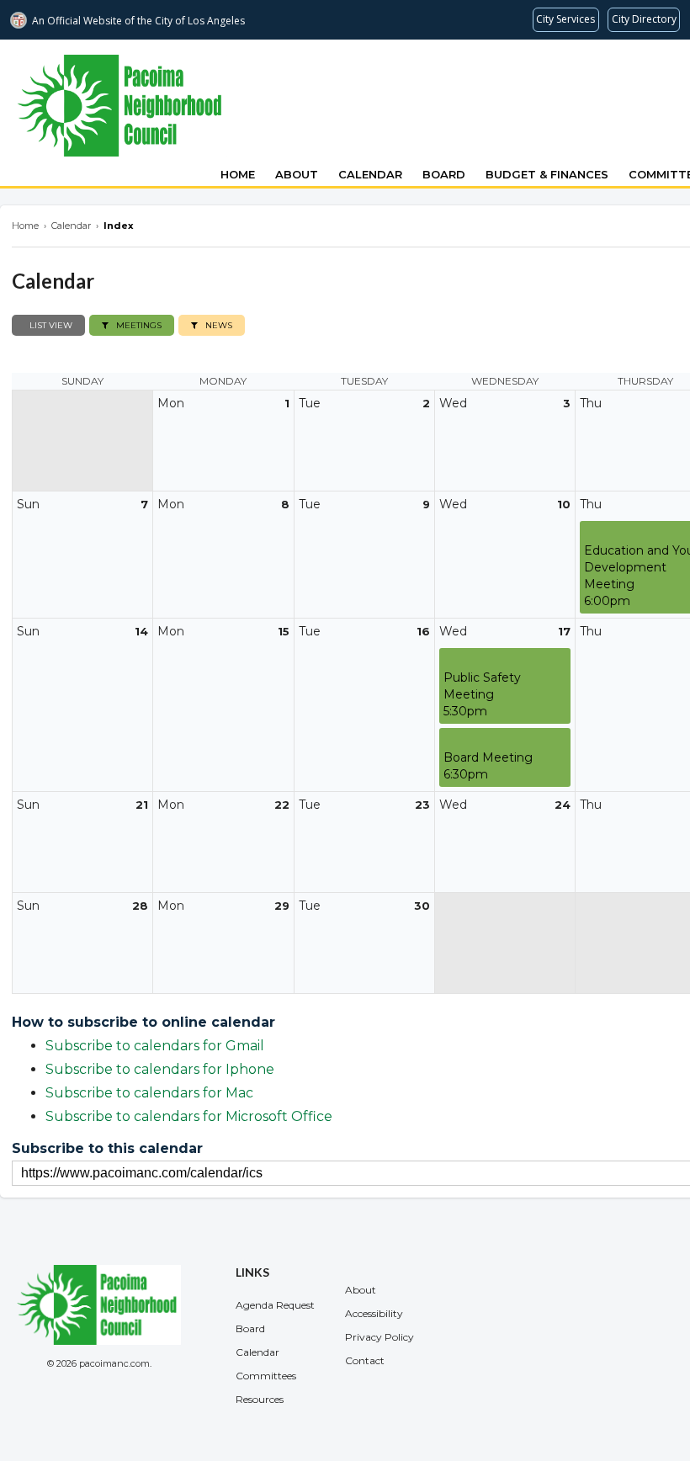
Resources (260, 1399)
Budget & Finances (547, 174)
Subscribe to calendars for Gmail (154, 1046)
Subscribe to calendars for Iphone (159, 1069)
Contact (365, 1360)
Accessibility (374, 1313)
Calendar (370, 174)
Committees (266, 1375)
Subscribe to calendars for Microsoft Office (188, 1116)
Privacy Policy (379, 1337)
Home (237, 174)
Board (443, 174)
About (296, 174)
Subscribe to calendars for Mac (149, 1093)
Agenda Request (275, 1305)
